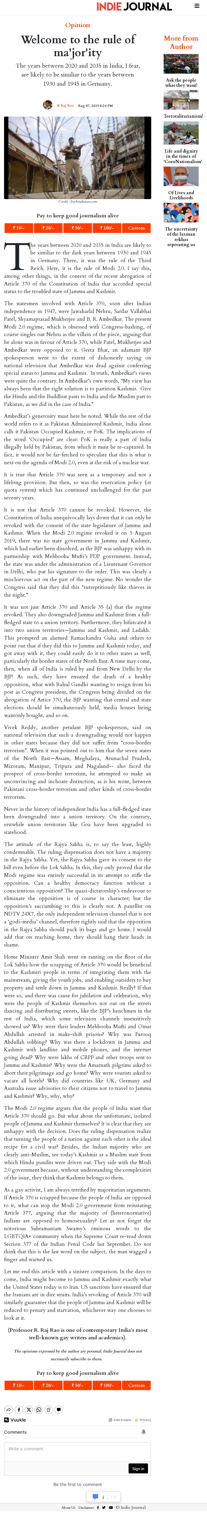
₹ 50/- (77, 228)
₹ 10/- (19, 228)
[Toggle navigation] (197, 5)
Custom (136, 228)
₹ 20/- (48, 228)
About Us (68, 1507)
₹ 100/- (107, 228)
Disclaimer (86, 1507)
